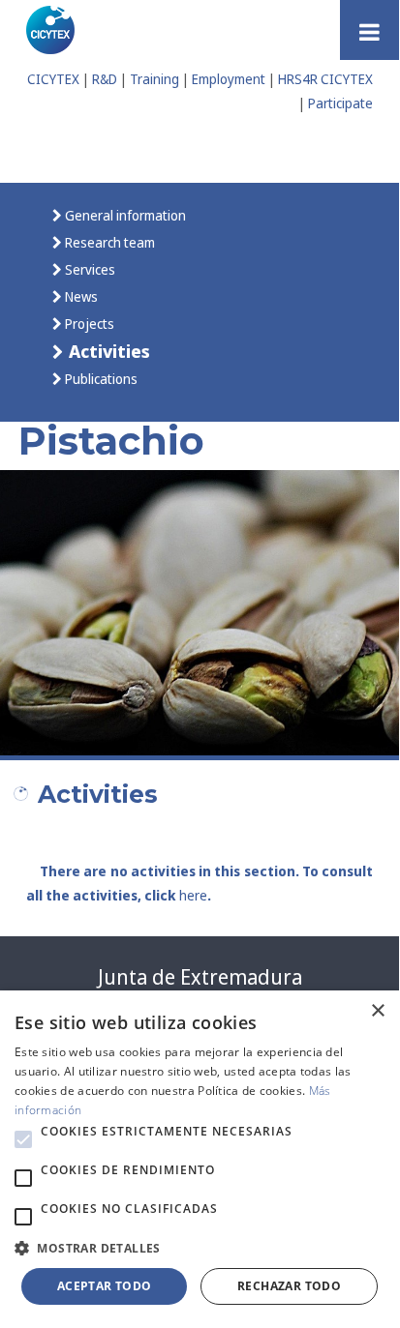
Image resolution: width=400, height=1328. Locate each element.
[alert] (199, 1157)
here (193, 895)
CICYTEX (53, 79)
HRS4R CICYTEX (325, 79)
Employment (228, 79)
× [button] (377, 1011)
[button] (23, 1139)
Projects (88, 323)
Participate (340, 103)
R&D (104, 79)
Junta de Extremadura (200, 976)
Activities (107, 351)
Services (88, 269)
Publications (100, 378)
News (80, 296)
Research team (108, 242)
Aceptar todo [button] (104, 1286)
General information (124, 215)
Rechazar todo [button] (289, 1286)
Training (154, 79)
